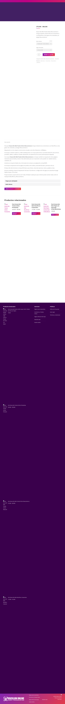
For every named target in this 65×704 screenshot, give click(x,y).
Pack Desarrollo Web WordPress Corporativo (36, 206)
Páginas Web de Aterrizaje (40, 316)
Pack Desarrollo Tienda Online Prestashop (16, 206)
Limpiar (50, 41)
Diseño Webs (43, 58)
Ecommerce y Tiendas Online (39, 312)
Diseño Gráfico (37, 322)
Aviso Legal (52, 312)
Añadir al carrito (48, 54)
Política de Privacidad (54, 309)
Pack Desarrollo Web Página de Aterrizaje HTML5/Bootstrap (56, 207)
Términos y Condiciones (55, 315)
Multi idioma (39, 41)
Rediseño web (37, 319)
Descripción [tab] (7, 142)
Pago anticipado (39, 47)
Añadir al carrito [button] (55, 214)
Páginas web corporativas (39, 309)
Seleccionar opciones (15, 213)
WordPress (38, 62)
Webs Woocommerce (50, 58)
